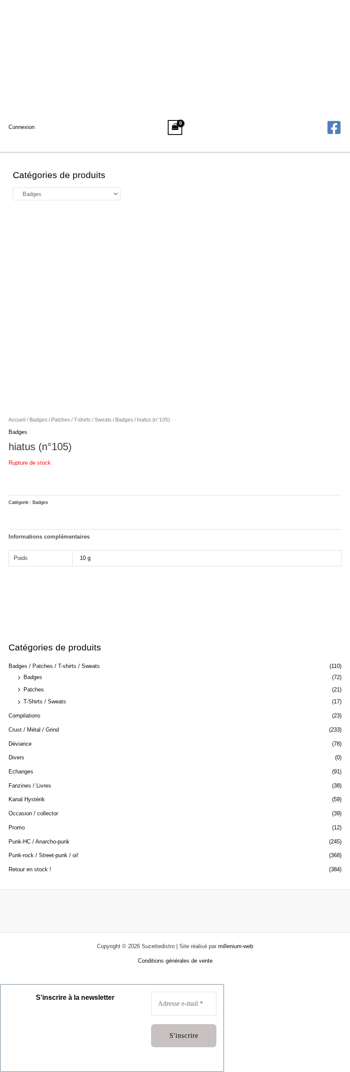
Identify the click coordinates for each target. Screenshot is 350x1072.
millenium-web (235, 946)
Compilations (25, 715)
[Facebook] (334, 127)
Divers (16, 757)
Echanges (21, 771)
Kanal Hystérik (27, 799)
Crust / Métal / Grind (34, 729)
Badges (32, 677)
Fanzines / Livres (30, 785)
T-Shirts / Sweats (44, 701)
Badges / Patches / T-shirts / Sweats (54, 666)
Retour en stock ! (30, 869)
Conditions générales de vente (175, 961)
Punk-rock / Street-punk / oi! (44, 855)
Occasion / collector (33, 813)
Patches (33, 689)
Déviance (20, 744)
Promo (17, 827)
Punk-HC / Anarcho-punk (39, 841)
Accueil (17, 419)
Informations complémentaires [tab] (49, 536)
